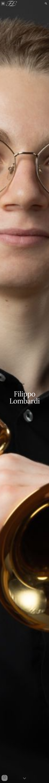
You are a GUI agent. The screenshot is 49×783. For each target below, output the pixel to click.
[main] (24, 391)
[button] (3, 3)
